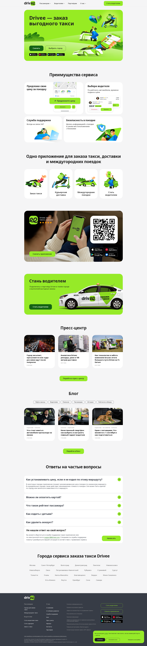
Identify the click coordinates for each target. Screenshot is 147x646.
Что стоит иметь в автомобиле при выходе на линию (39, 432)
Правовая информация (72, 617)
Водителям (58, 3)
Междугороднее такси (31, 613)
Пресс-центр (50, 620)
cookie (106, 633)
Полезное (66, 402)
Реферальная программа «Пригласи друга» (78, 627)
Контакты (49, 626)
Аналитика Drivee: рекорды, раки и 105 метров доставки (70, 357)
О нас (82, 3)
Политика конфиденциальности (74, 604)
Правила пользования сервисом (75, 607)
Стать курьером (29, 623)
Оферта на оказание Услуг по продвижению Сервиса (80, 610)
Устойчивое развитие (52, 611)
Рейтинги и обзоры (105, 402)
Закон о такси (28, 626)
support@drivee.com (52, 537)
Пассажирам (44, 3)
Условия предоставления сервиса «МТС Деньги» (79, 630)
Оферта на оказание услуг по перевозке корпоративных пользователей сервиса (81, 620)
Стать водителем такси (31, 620)
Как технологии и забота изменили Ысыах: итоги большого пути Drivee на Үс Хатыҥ (107, 358)
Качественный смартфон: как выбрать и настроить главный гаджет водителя (73, 432)
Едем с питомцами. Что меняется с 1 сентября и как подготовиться (106, 432)
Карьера (48, 623)
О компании (49, 608)
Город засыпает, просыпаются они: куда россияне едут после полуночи (37, 358)
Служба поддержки (52, 614)
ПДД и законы (40, 402)
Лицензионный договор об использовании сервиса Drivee (81, 624)
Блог (47, 617)
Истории (90, 402)
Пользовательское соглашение (74, 613)
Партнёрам (72, 3)
